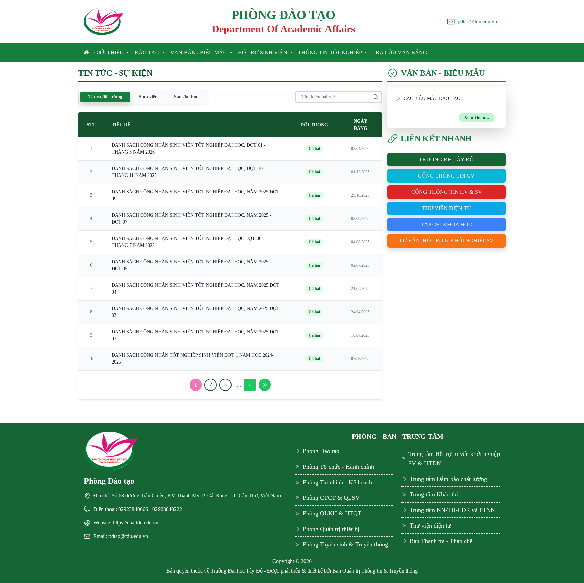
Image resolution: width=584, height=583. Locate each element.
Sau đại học (186, 96)
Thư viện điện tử (446, 208)
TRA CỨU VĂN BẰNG (399, 52)
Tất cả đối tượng (105, 96)
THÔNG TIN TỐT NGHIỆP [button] (330, 52)
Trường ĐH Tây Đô (446, 159)
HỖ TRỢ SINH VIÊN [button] (263, 52)
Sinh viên (148, 96)
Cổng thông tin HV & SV (446, 192)
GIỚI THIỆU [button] (109, 52)
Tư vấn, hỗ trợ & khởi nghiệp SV (446, 240)
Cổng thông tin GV (446, 176)
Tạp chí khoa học (446, 224)
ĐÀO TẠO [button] (148, 52)
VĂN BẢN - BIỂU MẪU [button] (199, 52)
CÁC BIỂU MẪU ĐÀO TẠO (432, 98)
